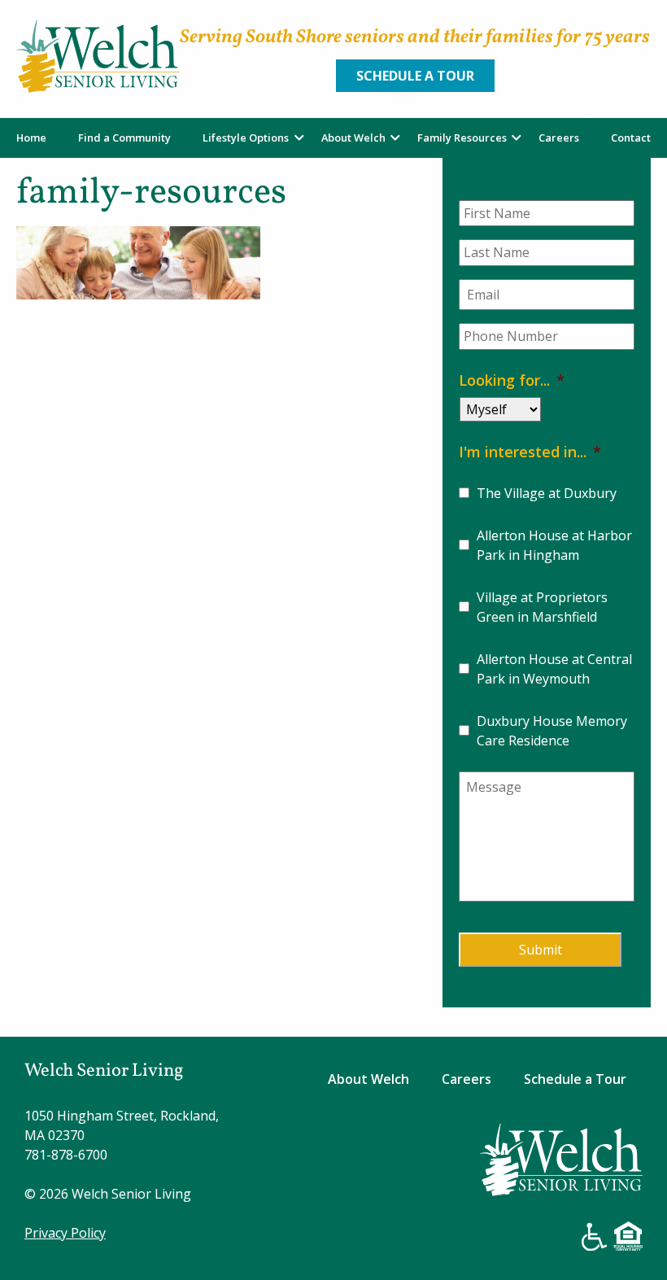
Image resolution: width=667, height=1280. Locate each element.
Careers (558, 137)
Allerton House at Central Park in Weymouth (554, 669)
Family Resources (462, 137)
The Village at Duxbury (547, 493)
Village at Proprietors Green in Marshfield (542, 607)
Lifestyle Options (246, 137)
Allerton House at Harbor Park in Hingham (554, 545)
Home (31, 137)
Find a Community (124, 137)
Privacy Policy (65, 1233)
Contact (631, 137)
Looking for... (512, 380)
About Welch (353, 137)
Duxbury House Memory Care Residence (552, 730)
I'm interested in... (530, 451)
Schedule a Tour (415, 76)
